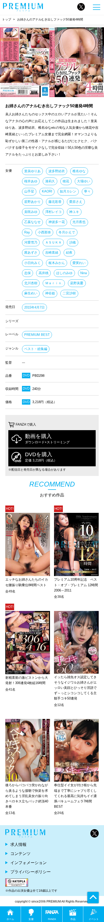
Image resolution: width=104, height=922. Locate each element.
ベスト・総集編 (35, 349)
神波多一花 (56, 222)
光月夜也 (79, 222)
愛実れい (79, 263)
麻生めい (30, 293)
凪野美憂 (76, 283)
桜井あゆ (30, 181)
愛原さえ (75, 202)
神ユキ (74, 212)
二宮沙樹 (69, 293)
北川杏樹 (30, 283)
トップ (6, 19)
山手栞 (29, 191)
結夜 (69, 252)
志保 (27, 273)
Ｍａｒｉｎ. (54, 283)
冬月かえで (67, 232)
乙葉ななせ (32, 222)
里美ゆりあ (32, 171)
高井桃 (43, 273)
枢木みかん (56, 263)
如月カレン (68, 191)
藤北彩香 (55, 202)
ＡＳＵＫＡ (53, 242)
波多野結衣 (56, 171)
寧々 (87, 191)
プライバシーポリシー (30, 871)
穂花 (66, 181)
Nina (83, 273)
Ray (27, 232)
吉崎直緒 (51, 252)
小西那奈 (44, 232)
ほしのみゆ (64, 273)
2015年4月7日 (34, 307)
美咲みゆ (30, 212)
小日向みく (32, 263)
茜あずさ (30, 252)
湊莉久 (50, 181)
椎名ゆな (79, 171)
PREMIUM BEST (37, 335)
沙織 (72, 242)
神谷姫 (50, 293)
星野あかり (32, 202)
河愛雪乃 (30, 242)
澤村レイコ (53, 212)
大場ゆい (83, 181)
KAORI (47, 191)
